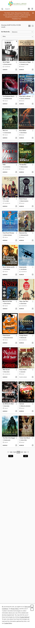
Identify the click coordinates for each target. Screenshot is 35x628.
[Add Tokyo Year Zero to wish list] (33, 309)
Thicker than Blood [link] (24, 438)
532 (25, 452)
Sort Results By (5, 32)
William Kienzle (24, 166)
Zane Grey (23, 371)
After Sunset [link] (6, 369)
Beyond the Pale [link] (7, 301)
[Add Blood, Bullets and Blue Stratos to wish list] (16, 275)
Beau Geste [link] (6, 199)
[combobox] (14, 9)
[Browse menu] (32, 9)
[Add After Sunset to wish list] (16, 377)
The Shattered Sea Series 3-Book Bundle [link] (9, 96)
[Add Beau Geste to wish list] (16, 206)
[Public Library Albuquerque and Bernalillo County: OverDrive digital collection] (17, 3)
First (11, 456)
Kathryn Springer (8, 235)
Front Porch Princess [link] (8, 233)
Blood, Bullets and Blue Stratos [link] (9, 267)
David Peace (23, 303)
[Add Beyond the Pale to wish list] (16, 309)
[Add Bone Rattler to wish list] (33, 138)
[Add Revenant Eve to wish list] (33, 240)
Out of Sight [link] (6, 62)
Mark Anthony (7, 303)
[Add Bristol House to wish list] (33, 206)
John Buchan (24, 269)
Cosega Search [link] (23, 335)
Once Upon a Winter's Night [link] (25, 96)
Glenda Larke (7, 440)
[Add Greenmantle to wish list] (33, 275)
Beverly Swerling (24, 201)
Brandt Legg (23, 337)
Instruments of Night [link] (25, 62)
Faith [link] (4, 164)
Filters (4, 36)
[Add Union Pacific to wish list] (33, 377)
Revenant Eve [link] (23, 233)
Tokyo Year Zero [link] (23, 301)
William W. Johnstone (25, 406)
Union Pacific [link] (23, 369)
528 (11, 452)
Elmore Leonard (7, 64)
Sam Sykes (6, 406)
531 (22, 452)
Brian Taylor (6, 371)
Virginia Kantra (7, 132)
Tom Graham (7, 269)
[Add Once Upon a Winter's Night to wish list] (33, 104)
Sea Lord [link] (5, 130)
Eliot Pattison (24, 132)
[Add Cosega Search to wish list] (33, 343)
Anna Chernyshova (8, 337)
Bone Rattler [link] (22, 130)
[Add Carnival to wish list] (33, 411)
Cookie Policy (8, 623)
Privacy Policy (15, 609)
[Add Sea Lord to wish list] (16, 138)
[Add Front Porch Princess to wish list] (16, 240)
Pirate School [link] (6, 335)
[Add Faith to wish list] (16, 172)
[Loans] (28, 9)
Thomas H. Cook (24, 64)
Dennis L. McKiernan (25, 98)
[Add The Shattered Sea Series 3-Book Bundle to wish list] (16, 104)
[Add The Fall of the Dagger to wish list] (16, 445)
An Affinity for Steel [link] (8, 404)
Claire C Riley (24, 440)
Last (25, 456)
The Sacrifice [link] (22, 164)
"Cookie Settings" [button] (24, 617)
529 (14, 452)
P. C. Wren (6, 201)
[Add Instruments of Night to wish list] (33, 70)
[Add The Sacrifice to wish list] (33, 172)
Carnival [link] (21, 404)
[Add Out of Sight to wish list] (16, 70)
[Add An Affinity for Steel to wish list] (16, 411)
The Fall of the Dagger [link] (9, 438)
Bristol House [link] (23, 199)
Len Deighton (7, 166)
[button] (29, 26)
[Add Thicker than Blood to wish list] (33, 445)
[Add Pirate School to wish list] (16, 343)
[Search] (2, 9)
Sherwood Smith (24, 235)
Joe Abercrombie (8, 98)
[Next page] (28, 452)
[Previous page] (8, 452)
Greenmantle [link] (22, 267)
